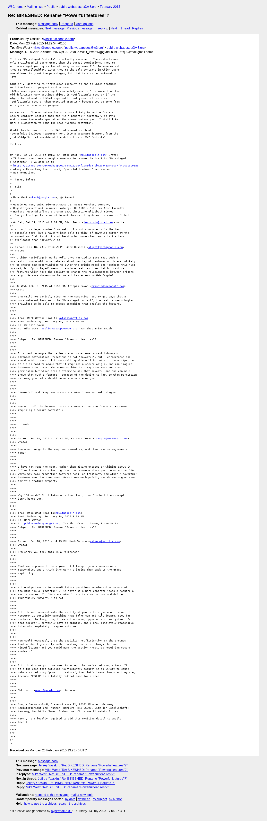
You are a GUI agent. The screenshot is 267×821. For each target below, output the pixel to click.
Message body (48, 24)
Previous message (79, 28)
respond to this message (52, 794)
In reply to (101, 28)
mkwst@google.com (46, 47)
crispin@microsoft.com (107, 286)
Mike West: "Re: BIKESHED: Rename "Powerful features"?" (86, 769)
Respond (66, 24)
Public (51, 6)
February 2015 (110, 6)
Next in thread (120, 28)
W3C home (15, 6)
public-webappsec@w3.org (78, 6)
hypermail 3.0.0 (61, 811)
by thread (83, 799)
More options (84, 24)
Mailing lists (35, 6)
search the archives (72, 803)
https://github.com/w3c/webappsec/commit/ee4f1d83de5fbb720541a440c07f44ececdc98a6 (75, 165)
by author (115, 799)
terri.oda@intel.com (98, 222)
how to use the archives (40, 803)
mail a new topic (82, 794)
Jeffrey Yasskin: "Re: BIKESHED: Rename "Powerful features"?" (83, 765)
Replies (137, 28)
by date (70, 799)
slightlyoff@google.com (105, 247)
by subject (100, 799)
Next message (55, 28)
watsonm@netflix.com (73, 318)
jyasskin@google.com (58, 39)
